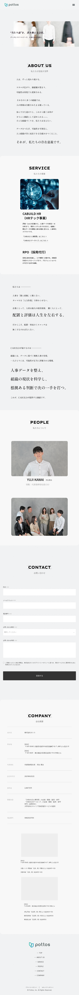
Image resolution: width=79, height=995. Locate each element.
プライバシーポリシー (31, 987)
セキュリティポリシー (47, 987)
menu (73, 4)
